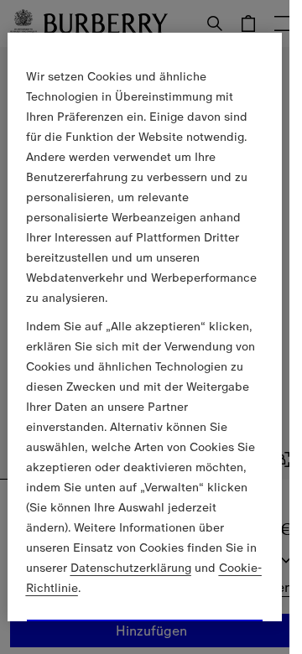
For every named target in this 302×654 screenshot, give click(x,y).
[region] (145, 327)
